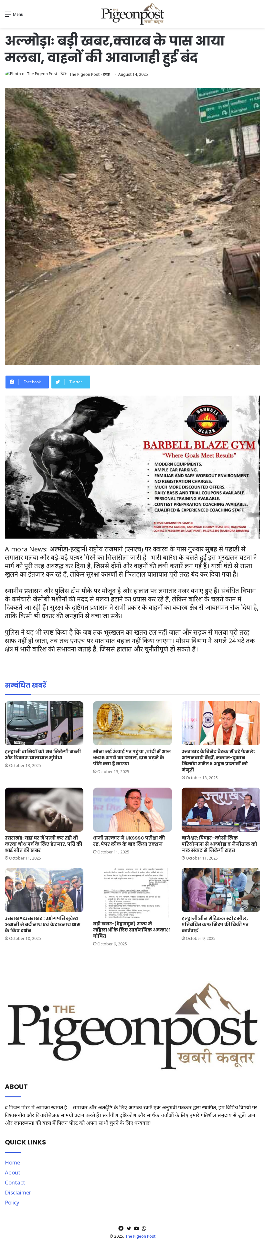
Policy (12, 1202)
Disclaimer (18, 1192)
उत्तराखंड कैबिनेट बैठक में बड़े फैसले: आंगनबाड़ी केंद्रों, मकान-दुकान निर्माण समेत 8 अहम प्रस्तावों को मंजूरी (218, 760)
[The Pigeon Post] (133, 14)
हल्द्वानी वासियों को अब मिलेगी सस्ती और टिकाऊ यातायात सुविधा (43, 754)
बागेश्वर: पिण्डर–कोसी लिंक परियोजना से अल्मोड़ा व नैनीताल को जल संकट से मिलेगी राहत (219, 844)
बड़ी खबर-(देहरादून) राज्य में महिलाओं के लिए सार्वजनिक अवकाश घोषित (131, 930)
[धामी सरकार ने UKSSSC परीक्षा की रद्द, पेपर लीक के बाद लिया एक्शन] (132, 810)
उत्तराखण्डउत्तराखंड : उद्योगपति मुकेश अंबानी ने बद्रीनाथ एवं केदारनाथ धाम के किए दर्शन (42, 924)
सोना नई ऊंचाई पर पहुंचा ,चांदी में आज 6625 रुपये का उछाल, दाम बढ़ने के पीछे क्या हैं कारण (132, 757)
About (12, 1172)
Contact (15, 1182)
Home (12, 1162)
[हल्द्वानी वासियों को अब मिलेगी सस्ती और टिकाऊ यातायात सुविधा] (44, 723)
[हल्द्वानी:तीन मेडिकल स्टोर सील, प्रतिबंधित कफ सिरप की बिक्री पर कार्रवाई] (221, 890)
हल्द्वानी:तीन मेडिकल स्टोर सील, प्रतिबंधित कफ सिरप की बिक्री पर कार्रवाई (215, 924)
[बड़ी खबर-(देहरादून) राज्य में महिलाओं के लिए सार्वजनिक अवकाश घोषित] (132, 892)
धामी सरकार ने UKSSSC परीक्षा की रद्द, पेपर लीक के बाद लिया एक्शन (129, 841)
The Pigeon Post (140, 1236)
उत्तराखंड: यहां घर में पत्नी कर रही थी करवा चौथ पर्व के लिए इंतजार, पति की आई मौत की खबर (43, 844)
